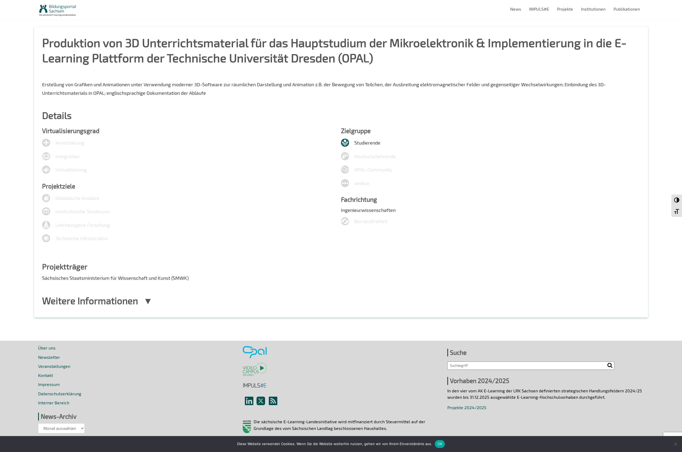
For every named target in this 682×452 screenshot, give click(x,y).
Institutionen (593, 8)
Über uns (46, 347)
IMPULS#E (539, 8)
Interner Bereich (53, 402)
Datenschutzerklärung (59, 393)
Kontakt (45, 375)
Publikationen (627, 8)
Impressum (49, 384)
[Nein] (675, 444)
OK (440, 444)
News (515, 8)
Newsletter (49, 357)
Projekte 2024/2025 (466, 407)
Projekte (565, 8)
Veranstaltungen (54, 366)
